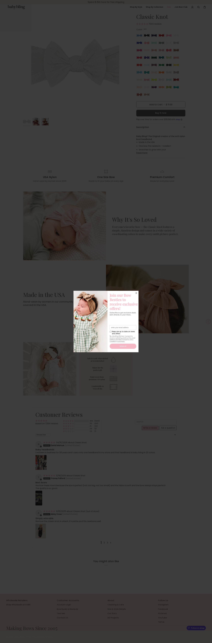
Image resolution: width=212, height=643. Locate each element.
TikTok (161, 622)
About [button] (110, 600)
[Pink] (147, 51)
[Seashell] (176, 58)
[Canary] (176, 65)
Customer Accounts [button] (68, 600)
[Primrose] (162, 80)
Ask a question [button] (168, 427)
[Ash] (169, 73)
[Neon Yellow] (154, 80)
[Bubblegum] (169, 36)
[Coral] (147, 43)
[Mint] (154, 43)
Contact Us (62, 617)
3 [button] (107, 542)
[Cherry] (162, 36)
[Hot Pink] (140, 51)
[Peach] (140, 87)
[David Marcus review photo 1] (40, 462)
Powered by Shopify (43, 636)
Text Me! (61, 613)
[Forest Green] (154, 58)
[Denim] (140, 36)
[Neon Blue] (140, 73)
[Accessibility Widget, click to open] (208, 321)
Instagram (163, 604)
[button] (136, 7)
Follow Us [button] (163, 600)
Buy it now (160, 112)
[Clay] (140, 95)
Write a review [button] (150, 427)
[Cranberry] (140, 58)
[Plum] (154, 87)
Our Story (112, 613)
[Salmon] (169, 51)
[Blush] (154, 51)
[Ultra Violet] (147, 58)
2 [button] (104, 542)
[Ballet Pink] (147, 87)
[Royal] (140, 43)
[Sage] (162, 43)
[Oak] (147, 95)
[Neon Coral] (162, 87)
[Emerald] (162, 58)
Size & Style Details (116, 609)
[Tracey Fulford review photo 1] (38, 498)
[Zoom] (28, 112)
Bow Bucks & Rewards (67, 609)
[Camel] (176, 51)
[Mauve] (162, 51)
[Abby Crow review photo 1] (40, 531)
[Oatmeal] (140, 80)
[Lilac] (154, 65)
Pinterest (162, 613)
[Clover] (162, 65)
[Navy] (154, 36)
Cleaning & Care (115, 604)
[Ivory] (169, 43)
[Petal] (154, 73)
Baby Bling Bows (17, 636)
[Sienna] (176, 80)
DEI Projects (113, 617)
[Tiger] (162, 73)
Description (142, 127)
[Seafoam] (169, 80)
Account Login (64, 604)
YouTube (162, 617)
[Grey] (176, 43)
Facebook (163, 609)
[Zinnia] (147, 80)
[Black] (147, 36)
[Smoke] (169, 65)
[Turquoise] (176, 87)
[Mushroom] (176, 73)
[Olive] (169, 87)
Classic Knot (80, 442)
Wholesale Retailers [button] (16, 600)
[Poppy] (140, 65)
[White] (176, 36)
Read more (141, 152)
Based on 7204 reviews (46, 423)
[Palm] (147, 73)
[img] (49, 442)
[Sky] (147, 65)
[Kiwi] (169, 58)
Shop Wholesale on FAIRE (18, 604)
